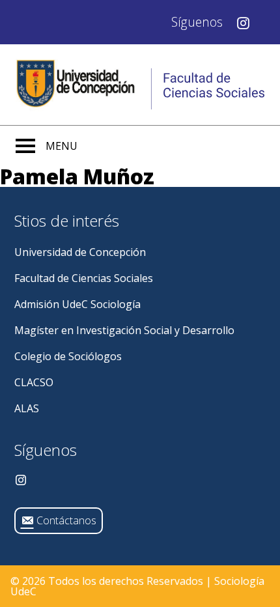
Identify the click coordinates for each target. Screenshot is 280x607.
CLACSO (33, 382)
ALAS (26, 408)
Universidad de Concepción (80, 252)
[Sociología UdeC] (140, 85)
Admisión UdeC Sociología (77, 304)
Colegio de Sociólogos (68, 356)
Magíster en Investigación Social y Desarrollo (124, 330)
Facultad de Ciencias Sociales (83, 278)
